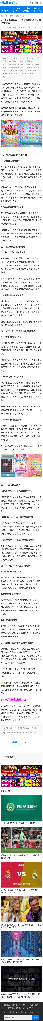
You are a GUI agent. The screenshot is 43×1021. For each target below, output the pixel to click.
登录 (31, 3)
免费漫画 (26, 8)
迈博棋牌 (30, 1008)
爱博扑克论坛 (8, 3)
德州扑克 (5, 11)
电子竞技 (16, 11)
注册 (36, 3)
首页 (3, 8)
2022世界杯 (17, 8)
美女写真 (26, 11)
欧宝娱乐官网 (21, 1008)
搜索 (36, 1018)
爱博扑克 (12, 757)
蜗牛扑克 (11, 1008)
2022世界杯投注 (32, 1005)
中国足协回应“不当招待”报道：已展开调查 (18, 823)
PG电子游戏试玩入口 (13, 699)
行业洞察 (37, 11)
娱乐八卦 (37, 8)
